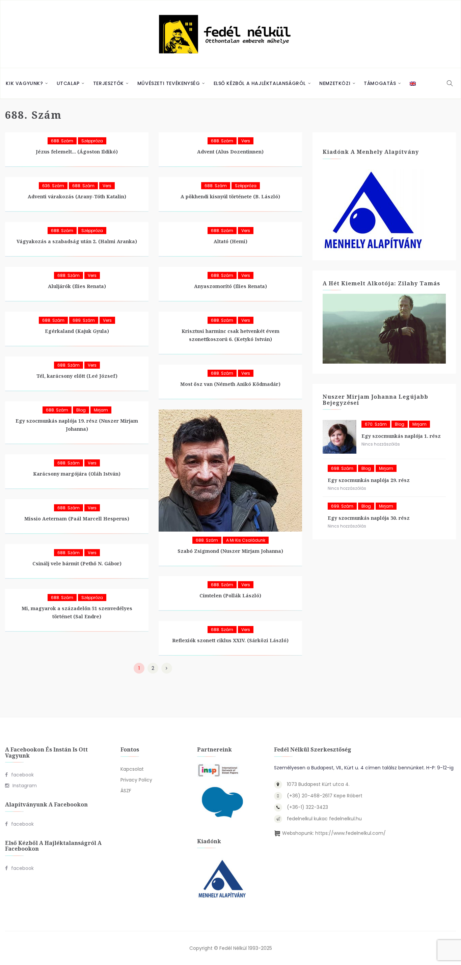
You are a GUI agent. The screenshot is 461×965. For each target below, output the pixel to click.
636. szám (53, 186)
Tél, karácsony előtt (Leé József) (76, 376)
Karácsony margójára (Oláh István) (76, 474)
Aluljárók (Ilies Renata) (77, 286)
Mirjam (101, 410)
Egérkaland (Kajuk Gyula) (77, 331)
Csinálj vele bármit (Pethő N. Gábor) (76, 563)
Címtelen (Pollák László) (230, 595)
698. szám (342, 468)
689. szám (84, 320)
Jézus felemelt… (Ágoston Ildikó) (77, 151)
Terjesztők (108, 83)
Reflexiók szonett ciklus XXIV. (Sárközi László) (230, 640)
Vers (245, 141)
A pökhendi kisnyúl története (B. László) (230, 196)
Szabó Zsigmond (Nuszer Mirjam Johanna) (230, 551)
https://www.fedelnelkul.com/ (350, 833)
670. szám (376, 424)
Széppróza (92, 141)
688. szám (62, 141)
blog (81, 410)
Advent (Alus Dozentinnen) (230, 151)
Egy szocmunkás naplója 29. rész (369, 480)
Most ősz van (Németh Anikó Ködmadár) (230, 384)
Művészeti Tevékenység (168, 83)
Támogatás (380, 83)
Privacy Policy (136, 779)
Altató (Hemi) (230, 241)
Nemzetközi (334, 83)
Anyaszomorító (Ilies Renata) (230, 286)
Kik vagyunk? (24, 83)
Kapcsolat (132, 769)
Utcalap (68, 83)
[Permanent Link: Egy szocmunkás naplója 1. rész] (339, 437)
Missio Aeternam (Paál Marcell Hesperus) (76, 518)
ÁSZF (125, 790)
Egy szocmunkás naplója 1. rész (401, 436)
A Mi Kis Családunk (245, 540)
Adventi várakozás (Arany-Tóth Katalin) (77, 196)
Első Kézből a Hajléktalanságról (260, 83)
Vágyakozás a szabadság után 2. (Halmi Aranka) (77, 241)
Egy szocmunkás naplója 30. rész (369, 518)
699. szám (342, 506)
